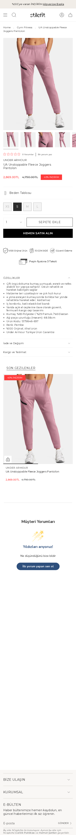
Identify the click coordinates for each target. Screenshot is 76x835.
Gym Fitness (24, 27)
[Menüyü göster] (5, 15)
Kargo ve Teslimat (14, 352)
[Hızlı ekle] (8, 459)
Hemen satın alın (38, 233)
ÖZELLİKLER (11, 277)
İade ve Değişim (13, 343)
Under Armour (15, 160)
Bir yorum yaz (45, 154)
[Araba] (70, 15)
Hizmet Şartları (48, 832)
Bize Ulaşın (14, 780)
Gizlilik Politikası (25, 832)
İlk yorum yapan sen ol (38, 566)
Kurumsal (13, 792)
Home (7, 27)
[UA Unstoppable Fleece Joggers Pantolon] (38, 419)
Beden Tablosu (20, 193)
